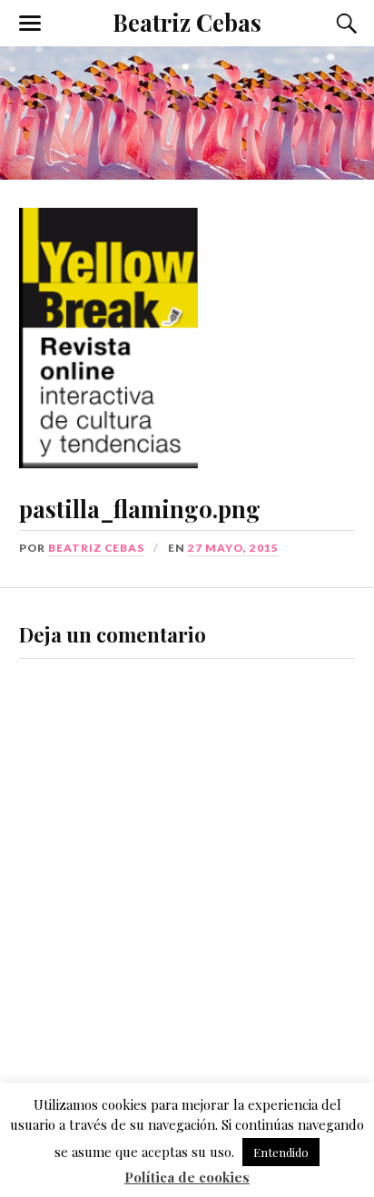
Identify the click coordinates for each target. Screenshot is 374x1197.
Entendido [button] (281, 1152)
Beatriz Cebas (187, 21)
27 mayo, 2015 (233, 547)
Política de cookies (187, 1177)
